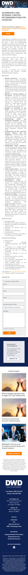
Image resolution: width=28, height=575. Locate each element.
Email (5, 291)
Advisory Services (14, 524)
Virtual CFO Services (14, 539)
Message (6, 311)
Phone (4, 297)
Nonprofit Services (14, 536)
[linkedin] (14, 547)
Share (8, 34)
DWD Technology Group (14, 526)
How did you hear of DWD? (10, 304)
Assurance (14, 520)
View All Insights (14, 453)
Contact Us (13, 359)
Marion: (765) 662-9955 (14, 493)
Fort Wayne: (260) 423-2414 (14, 491)
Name (5, 284)
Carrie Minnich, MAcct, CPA (13, 27)
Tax (14, 522)
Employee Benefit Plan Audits (14, 534)
